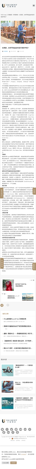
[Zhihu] (7, 429)
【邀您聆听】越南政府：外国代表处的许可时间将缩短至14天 (24, 400)
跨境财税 (6, 51)
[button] (33, 5)
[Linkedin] (16, 429)
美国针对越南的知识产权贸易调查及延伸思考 (19, 326)
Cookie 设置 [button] (5, 462)
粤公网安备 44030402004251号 (20, 438)
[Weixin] (2, 429)
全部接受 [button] (13, 462)
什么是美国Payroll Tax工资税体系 (15, 319)
